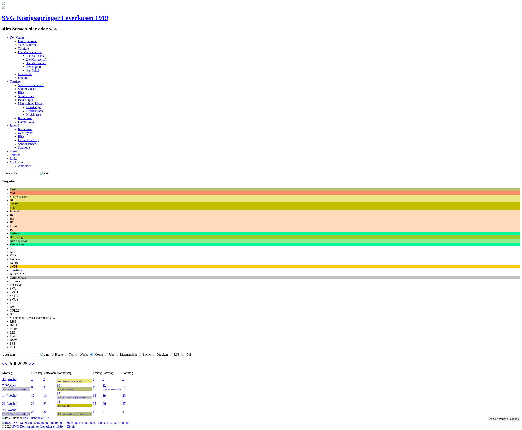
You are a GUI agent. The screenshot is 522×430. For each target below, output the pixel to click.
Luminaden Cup (28, 140)
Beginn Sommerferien (113, 390)
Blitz (21, 92)
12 (104, 385)
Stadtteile (24, 147)
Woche (84, 354)
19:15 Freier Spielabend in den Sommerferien (74, 414)
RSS (177, 354)
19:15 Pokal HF (63, 406)
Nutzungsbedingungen (81, 422)
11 (94, 387)
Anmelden (24, 166)
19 (104, 395)
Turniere (23, 48)
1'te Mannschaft (36, 55)
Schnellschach (27, 89)
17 (58, 393)
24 (58, 401)
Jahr (111, 354)
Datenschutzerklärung (34, 422)
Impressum (57, 422)
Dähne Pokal (26, 122)
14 (4, 395)
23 (45, 403)
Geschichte (25, 74)
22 (32, 403)
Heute (59, 354)
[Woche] (11, 379)
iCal (188, 354)
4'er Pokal (32, 70)
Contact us (105, 422)
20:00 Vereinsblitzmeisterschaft (69, 381)
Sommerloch (26, 96)
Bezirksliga (33, 107)
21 (4, 403)
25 (94, 403)
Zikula (71, 426)
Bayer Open (26, 100)
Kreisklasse (33, 114)
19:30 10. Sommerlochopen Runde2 (71, 398)
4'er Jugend (33, 67)
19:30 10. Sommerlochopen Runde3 (16, 414)
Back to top (121, 422)
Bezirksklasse (35, 111)
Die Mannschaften (30, 52)
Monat (98, 354)
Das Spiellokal (27, 41)
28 (4, 410)
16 (45, 395)
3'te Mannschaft (36, 63)
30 (4, 379)
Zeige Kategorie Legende (504, 418)
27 (124, 403)
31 (58, 410)
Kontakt (23, 78)
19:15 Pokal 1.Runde (65, 390)
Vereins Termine (28, 44)
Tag (71, 354)
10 (58, 385)
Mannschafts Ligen (30, 103)
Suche (147, 354)
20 (124, 395)
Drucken (162, 354)
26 (104, 403)
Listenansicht (128, 354)
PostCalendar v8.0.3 (36, 418)
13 (124, 387)
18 (94, 395)
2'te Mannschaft (36, 59)
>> (31, 363)
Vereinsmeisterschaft (31, 85)
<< (4, 363)
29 (32, 411)
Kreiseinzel (25, 118)
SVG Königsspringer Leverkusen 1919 (55, 17)
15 (32, 395)
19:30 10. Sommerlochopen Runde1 (16, 390)
